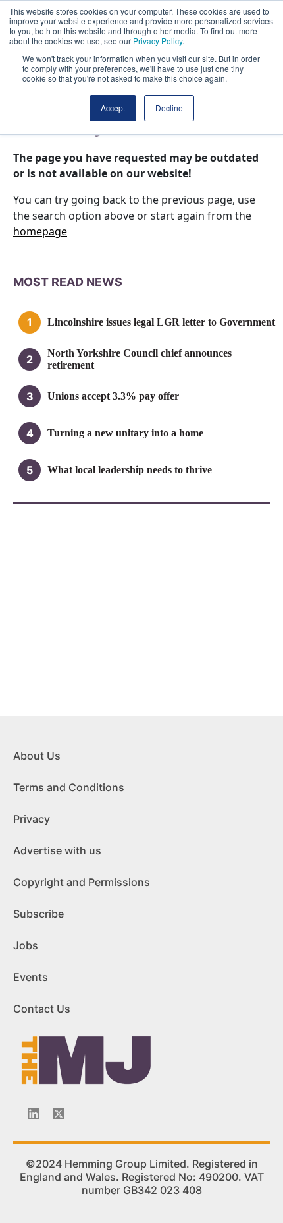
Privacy (31, 818)
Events (30, 977)
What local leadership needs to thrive (129, 469)
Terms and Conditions (68, 787)
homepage (40, 231)
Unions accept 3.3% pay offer (113, 396)
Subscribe (38, 913)
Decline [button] (169, 107)
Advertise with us (57, 850)
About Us (37, 755)
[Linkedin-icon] (33, 1113)
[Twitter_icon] (58, 1113)
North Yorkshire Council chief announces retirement (139, 359)
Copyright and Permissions (81, 882)
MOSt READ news (67, 282)
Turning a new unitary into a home (125, 432)
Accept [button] (113, 107)
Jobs (25, 945)
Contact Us (41, 1008)
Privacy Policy (157, 40)
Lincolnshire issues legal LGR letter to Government (161, 322)
